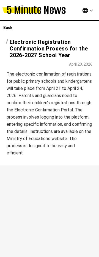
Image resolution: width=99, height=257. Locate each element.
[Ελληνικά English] (82, 10)
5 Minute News (36, 10)
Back (7, 27)
